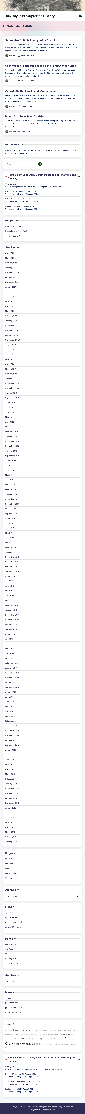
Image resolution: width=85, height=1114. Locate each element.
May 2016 (9, 591)
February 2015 (11, 663)
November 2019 (12, 388)
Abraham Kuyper (23, 1034)
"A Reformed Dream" (64, 1030)
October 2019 (11, 393)
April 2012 (9, 827)
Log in (10, 912)
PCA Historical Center (14, 226)
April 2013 (9, 769)
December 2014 (12, 673)
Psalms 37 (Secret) (13, 191)
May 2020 (9, 359)
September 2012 (12, 803)
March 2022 (10, 258)
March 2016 (10, 600)
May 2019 (9, 417)
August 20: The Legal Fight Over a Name (30, 91)
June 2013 (9, 760)
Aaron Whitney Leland (27, 1043)
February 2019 (11, 431)
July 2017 (9, 523)
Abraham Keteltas (57, 1039)
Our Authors (10, 859)
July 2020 (9, 349)
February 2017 (11, 547)
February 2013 (11, 779)
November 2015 (12, 620)
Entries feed (13, 917)
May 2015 (9, 649)
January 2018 (11, 494)
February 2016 (11, 605)
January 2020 (11, 378)
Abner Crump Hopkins (40, 1030)
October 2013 (11, 740)
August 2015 (10, 634)
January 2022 (11, 267)
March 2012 (10, 832)
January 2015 (11, 668)
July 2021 (9, 292)
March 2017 (10, 542)
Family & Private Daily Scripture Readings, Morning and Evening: (42, 176)
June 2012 (9, 817)
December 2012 (12, 788)
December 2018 (12, 441)
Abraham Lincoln (22, 1038)
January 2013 (11, 784)
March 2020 (10, 369)
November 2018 (12, 446)
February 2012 (11, 837)
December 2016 (12, 557)
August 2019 (10, 403)
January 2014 (11, 726)
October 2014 (11, 682)
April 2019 (9, 422)
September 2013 (12, 745)
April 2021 (9, 306)
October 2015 (11, 624)
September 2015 (12, 629)
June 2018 (9, 470)
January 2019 (11, 436)
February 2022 (11, 263)
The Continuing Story (14, 236)
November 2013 (12, 735)
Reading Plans (11, 873)
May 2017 (9, 533)
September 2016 (12, 571)
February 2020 (11, 374)
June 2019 (9, 412)
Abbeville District (53, 1034)
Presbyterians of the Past (16, 231)
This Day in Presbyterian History (29, 16)
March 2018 (10, 485)
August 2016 (10, 576)
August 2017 (10, 518)
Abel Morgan (8, 1030)
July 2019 (9, 407)
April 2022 (9, 253)
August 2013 (10, 750)
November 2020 (12, 330)
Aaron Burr (65, 1034)
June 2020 (9, 354)
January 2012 (11, 841)
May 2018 (9, 475)
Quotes (8, 868)
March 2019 (10, 427)
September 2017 (12, 513)
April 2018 (9, 480)
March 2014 (10, 716)
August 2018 (10, 460)
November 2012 (12, 793)
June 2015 (9, 644)
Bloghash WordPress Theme (42, 1110)
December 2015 (12, 615)
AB (46, 1034)
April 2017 (9, 538)
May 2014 (9, 706)
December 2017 (12, 499)
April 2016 (9, 595)
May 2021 (9, 301)
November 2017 (12, 504)
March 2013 (10, 774)
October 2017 (11, 509)
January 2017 (11, 552)
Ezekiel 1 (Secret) (12, 206)
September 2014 (12, 687)
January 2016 (11, 610)
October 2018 (11, 451)
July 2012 (9, 813)
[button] (40, 164)
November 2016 (12, 562)
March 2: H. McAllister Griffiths (24, 116)
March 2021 (10, 311)
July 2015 (9, 639)
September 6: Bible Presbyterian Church (30, 40)
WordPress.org (14, 927)
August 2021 (10, 287)
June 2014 (9, 702)
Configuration (11, 184)
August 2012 (10, 808)
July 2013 (9, 755)
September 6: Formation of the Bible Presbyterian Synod (40, 65)
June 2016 (9, 586)
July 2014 (9, 697)
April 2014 (9, 711)
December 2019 (12, 383)
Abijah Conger (53, 1030)
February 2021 (11, 316)
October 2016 (11, 567)
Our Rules (9, 864)
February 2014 (11, 721)
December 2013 (12, 731)
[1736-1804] (37, 1039)
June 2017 (9, 528)
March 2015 (10, 658)
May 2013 (9, 764)
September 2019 (12, 398)
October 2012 (11, 798)
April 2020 (10, 364)
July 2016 (9, 581)
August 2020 (10, 345)
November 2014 (12, 677)
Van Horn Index (11, 878)
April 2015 (9, 653)
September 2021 (12, 282)
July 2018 (9, 465)
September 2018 (12, 456)
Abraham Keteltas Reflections (36, 1034)
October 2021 (11, 277)
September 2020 (12, 340)
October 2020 (11, 335)
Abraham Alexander (23, 1030)
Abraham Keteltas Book (46, 1044)
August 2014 (10, 692)
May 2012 (9, 822)
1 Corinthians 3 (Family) (15, 199)
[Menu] (80, 16)
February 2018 (11, 489)
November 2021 (12, 272)
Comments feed (15, 922)
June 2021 (9, 296)
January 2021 (11, 321)
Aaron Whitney (46, 1039)
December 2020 (12, 325)
